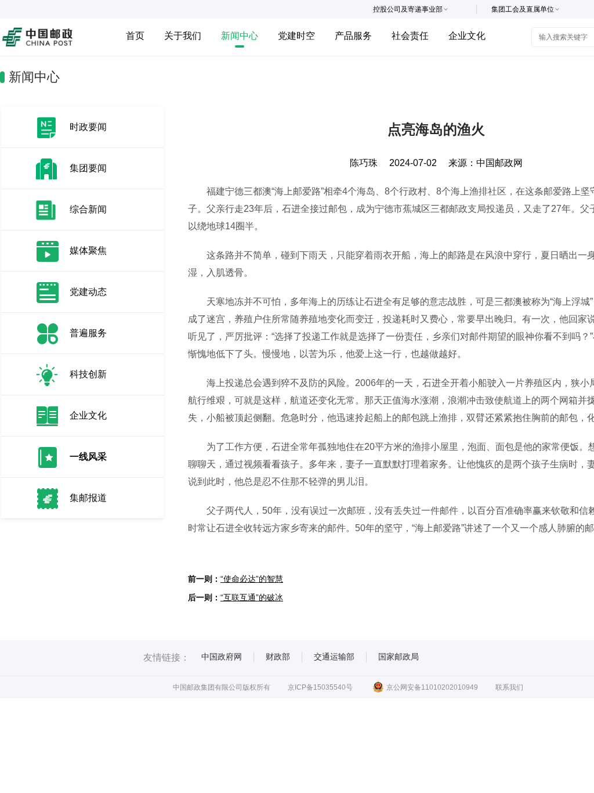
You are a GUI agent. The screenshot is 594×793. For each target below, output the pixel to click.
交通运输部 (334, 656)
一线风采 (88, 457)
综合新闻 (88, 209)
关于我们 (182, 36)
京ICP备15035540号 (320, 687)
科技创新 (88, 374)
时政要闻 (88, 127)
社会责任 (410, 36)
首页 (135, 36)
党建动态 (88, 292)
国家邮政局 (398, 656)
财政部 (278, 656)
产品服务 (353, 36)
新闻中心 (239, 36)
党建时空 (296, 36)
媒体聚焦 (88, 250)
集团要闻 (88, 168)
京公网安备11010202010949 (432, 687)
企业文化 (467, 36)
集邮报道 (88, 498)
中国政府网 (221, 656)
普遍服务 (88, 333)
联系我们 (509, 687)
